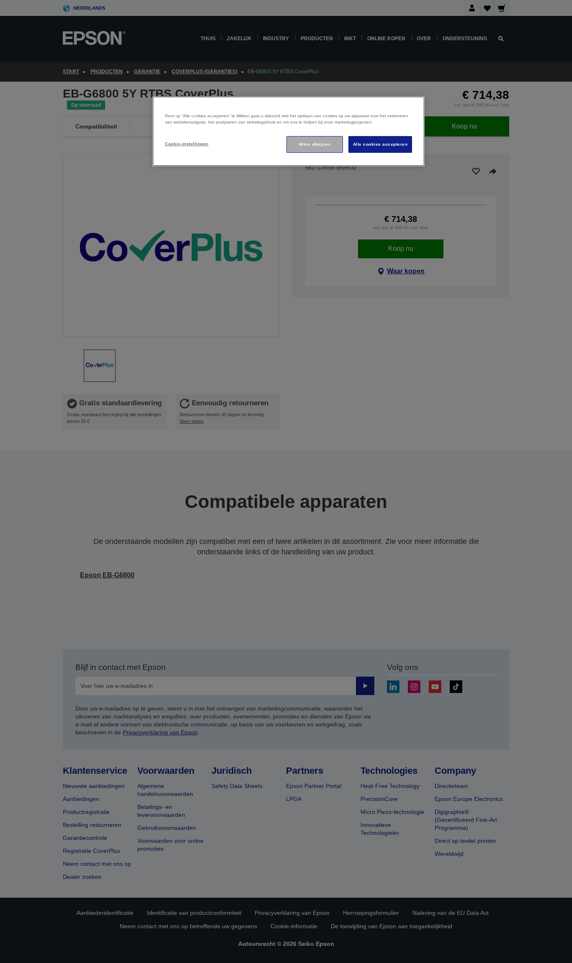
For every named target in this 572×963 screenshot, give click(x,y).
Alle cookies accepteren (380, 144)
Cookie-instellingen (186, 144)
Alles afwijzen (314, 144)
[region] (288, 131)
